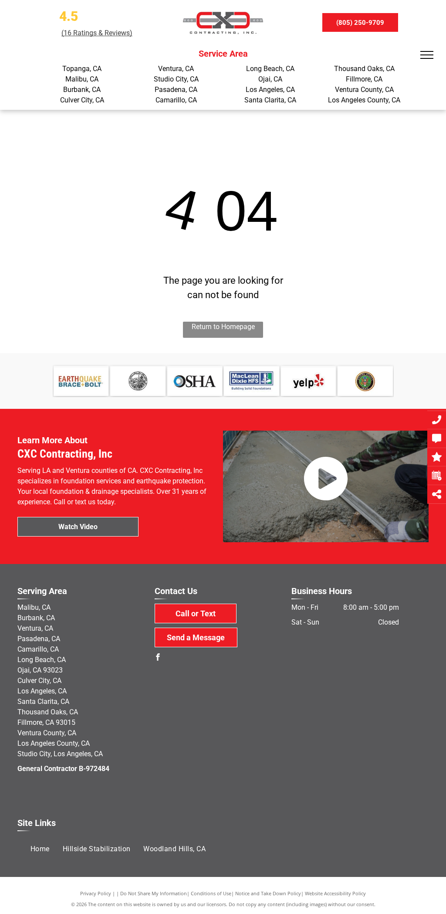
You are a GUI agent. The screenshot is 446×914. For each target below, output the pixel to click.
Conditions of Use (211, 893)
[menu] (427, 55)
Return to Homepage (223, 327)
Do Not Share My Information (153, 893)
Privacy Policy (95, 893)
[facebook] (158, 658)
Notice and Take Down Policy (268, 893)
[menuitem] (40, 849)
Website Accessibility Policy (335, 893)
